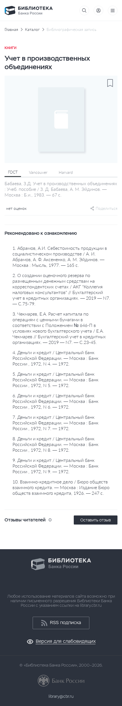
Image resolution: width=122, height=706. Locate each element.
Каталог (32, 29)
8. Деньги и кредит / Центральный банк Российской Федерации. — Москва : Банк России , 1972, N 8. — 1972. (55, 444)
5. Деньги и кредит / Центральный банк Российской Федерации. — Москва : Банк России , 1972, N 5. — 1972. (55, 379)
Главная (11, 29)
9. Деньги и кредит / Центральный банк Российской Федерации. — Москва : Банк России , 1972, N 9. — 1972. (55, 465)
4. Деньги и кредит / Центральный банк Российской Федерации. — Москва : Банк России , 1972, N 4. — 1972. (55, 358)
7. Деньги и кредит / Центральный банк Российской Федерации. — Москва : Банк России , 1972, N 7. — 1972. (55, 422)
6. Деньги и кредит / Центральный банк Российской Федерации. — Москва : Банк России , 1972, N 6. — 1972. (55, 401)
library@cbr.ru (61, 696)
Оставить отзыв (95, 520)
